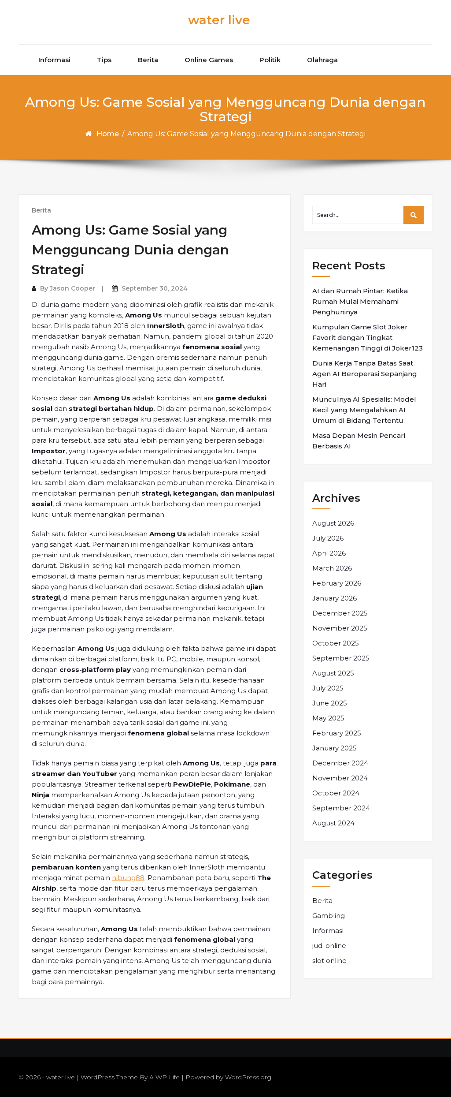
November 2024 (340, 778)
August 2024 (333, 823)
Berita (148, 60)
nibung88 (128, 877)
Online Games (209, 60)
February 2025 (336, 733)
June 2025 (329, 703)
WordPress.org (248, 1077)
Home (107, 134)
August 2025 (333, 673)
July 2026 (328, 538)
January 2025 (334, 748)
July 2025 (328, 688)
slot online (329, 960)
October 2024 (335, 793)
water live (219, 19)
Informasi (54, 60)
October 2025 (335, 643)
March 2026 (332, 568)
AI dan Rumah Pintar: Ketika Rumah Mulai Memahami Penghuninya (360, 301)
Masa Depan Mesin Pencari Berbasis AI (358, 440)
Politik (270, 60)
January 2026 (334, 598)
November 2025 (339, 628)
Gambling (328, 915)
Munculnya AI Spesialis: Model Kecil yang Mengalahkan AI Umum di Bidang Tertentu (364, 410)
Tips (104, 60)
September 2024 (341, 808)
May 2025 (328, 718)
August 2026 (333, 523)
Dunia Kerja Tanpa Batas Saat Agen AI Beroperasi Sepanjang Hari (364, 373)
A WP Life (164, 1077)
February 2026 (336, 583)
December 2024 (340, 763)
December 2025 (340, 613)
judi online (329, 945)
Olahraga (322, 60)
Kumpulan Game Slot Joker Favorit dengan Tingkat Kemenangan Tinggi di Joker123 (367, 337)
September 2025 (341, 658)
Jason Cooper (72, 288)
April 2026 (329, 553)
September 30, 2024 (155, 288)
